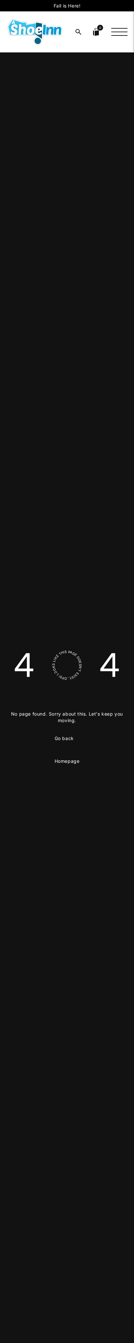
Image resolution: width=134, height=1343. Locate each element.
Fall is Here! (67, 5)
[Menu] (119, 31)
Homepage (67, 761)
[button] (78, 31)
